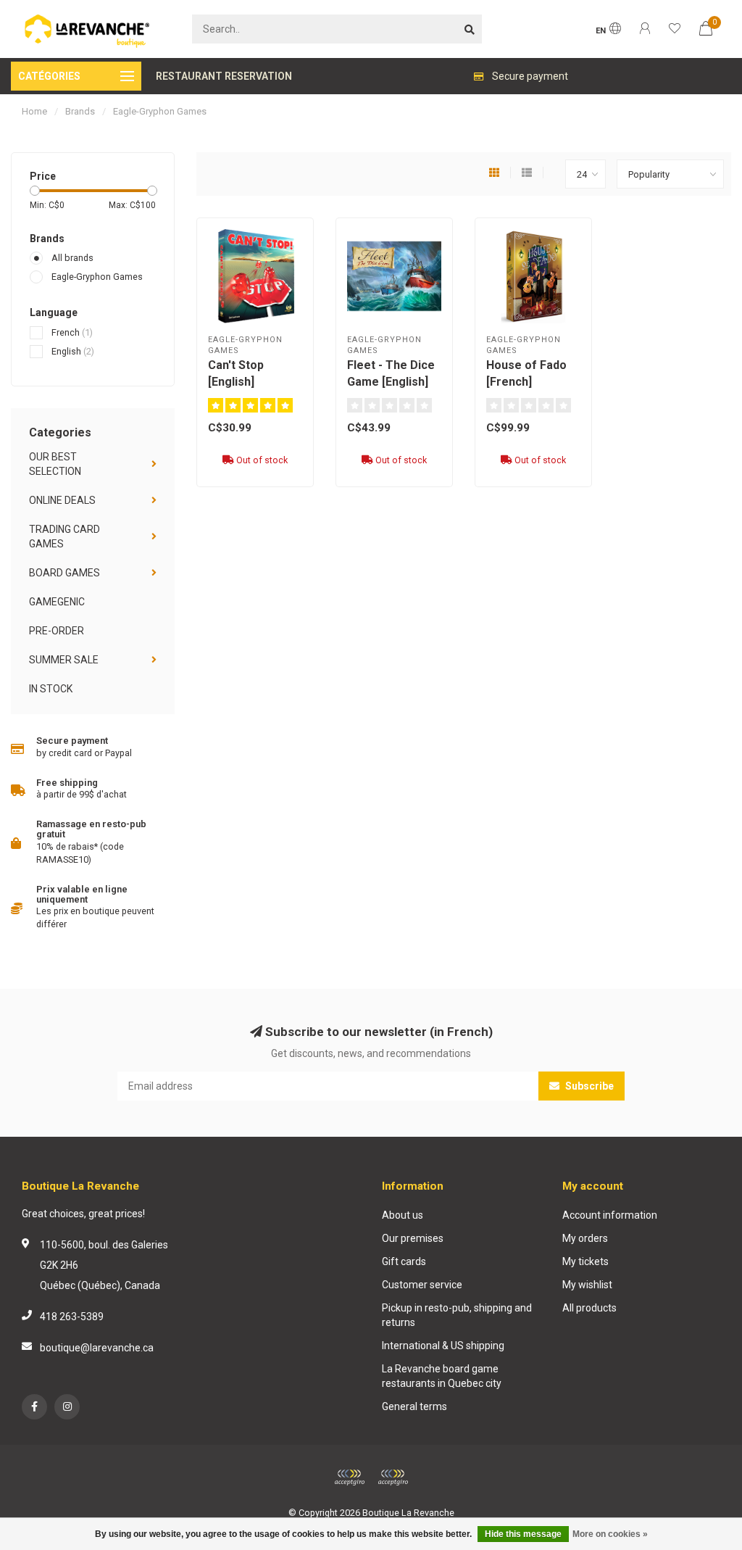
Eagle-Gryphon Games (97, 276)
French (72, 332)
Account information (609, 1215)
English (72, 351)
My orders (585, 1238)
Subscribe (588, 1086)
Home (34, 111)
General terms (414, 1406)
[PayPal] (393, 1477)
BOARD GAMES (64, 573)
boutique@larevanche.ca (97, 1348)
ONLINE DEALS (62, 500)
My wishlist (587, 1284)
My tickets (585, 1261)
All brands (72, 257)
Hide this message (523, 1534)
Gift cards (404, 1261)
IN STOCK (50, 689)
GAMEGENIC (57, 602)
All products (589, 1308)
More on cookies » (610, 1534)
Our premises (412, 1238)
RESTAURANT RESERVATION (224, 76)
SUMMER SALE (64, 660)
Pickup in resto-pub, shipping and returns (457, 1315)
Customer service (422, 1284)
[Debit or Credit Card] (349, 1477)
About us (402, 1215)
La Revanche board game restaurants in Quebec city (441, 1376)
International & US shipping (443, 1345)
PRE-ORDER (56, 631)
